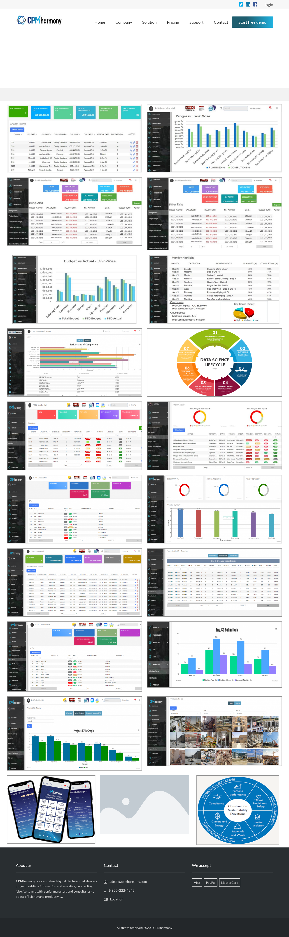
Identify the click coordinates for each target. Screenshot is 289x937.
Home (99, 22)
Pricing (173, 22)
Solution (149, 22)
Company (123, 22)
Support (196, 22)
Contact (221, 22)
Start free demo (252, 22)
